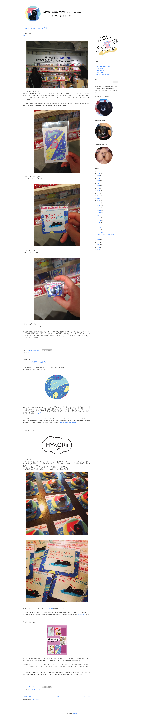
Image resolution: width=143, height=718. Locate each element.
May (99, 220)
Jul (99, 215)
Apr (99, 222)
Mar (99, 225)
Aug (99, 212)
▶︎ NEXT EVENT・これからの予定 (36, 28)
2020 (98, 186)
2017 (98, 193)
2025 (98, 173)
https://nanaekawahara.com (45, 413)
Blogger (75, 713)
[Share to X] (47, 350)
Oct (99, 208)
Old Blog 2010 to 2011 (102, 74)
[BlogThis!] (45, 350)
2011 (98, 245)
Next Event (99, 72)
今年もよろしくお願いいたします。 (34, 362)
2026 (98, 171)
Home (57, 696)
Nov (99, 205)
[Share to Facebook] (49, 350)
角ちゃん (50, 608)
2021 (98, 183)
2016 (98, 195)
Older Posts (86, 696)
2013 (98, 240)
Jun (99, 217)
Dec (99, 203)
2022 (98, 181)
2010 (98, 247)
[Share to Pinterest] (51, 350)
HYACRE (25, 35)
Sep (99, 210)
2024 (98, 176)
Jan (99, 230)
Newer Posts (27, 696)
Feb (99, 227)
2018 (98, 190)
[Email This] (43, 350)
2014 (98, 200)
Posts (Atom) (35, 699)
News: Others (100, 68)
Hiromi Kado (81, 614)
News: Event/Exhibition (34, 689)
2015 (98, 198)
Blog (29, 352)
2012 (98, 242)
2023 (98, 178)
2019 (98, 188)
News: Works (100, 70)
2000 (98, 249)
